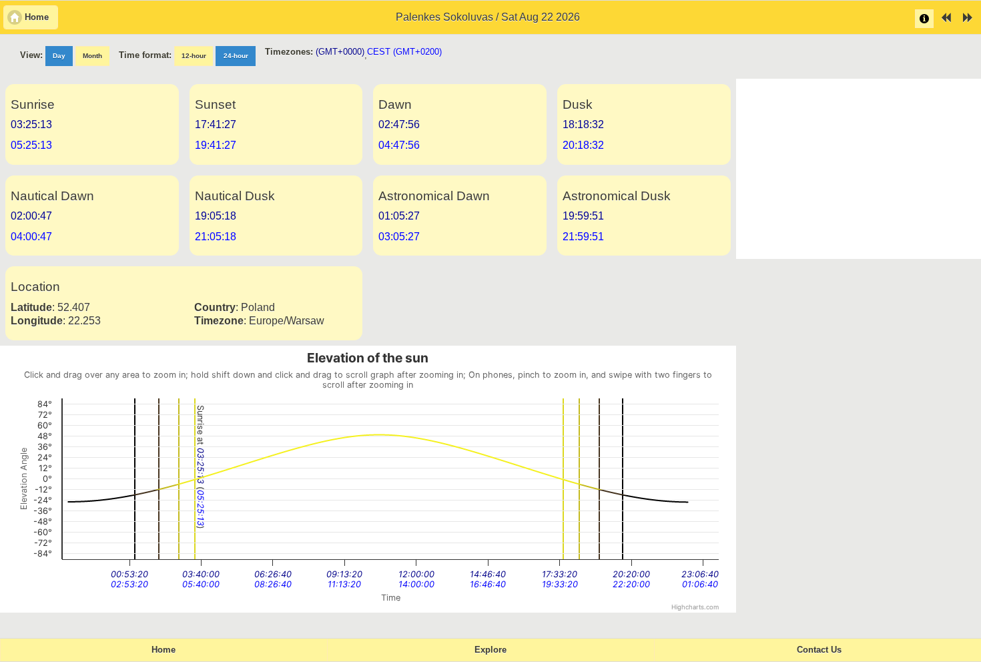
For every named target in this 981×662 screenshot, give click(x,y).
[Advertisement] (859, 168)
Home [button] (37, 17)
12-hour (194, 55)
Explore (490, 650)
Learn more (924, 18)
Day (59, 55)
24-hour (236, 55)
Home (163, 650)
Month (92, 55)
